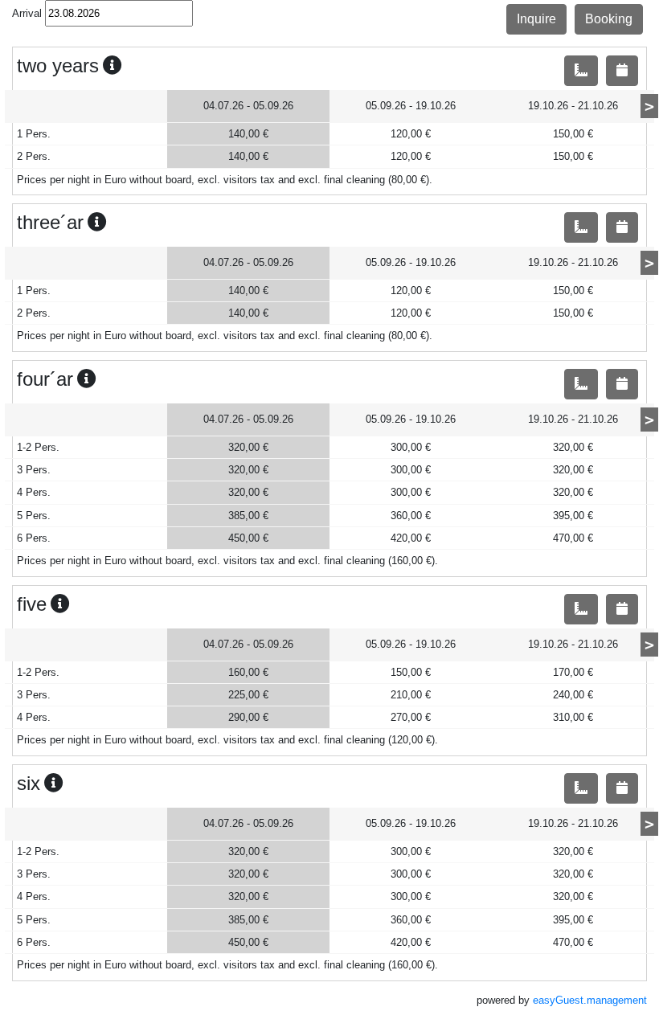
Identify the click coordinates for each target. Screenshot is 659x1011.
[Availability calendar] (622, 70)
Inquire (536, 19)
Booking (608, 19)
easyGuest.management (590, 1000)
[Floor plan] (581, 70)
